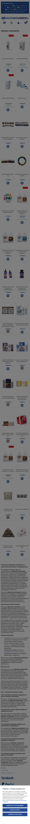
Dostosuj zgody (15, 810)
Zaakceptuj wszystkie (15, 814)
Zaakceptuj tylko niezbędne (15, 805)
